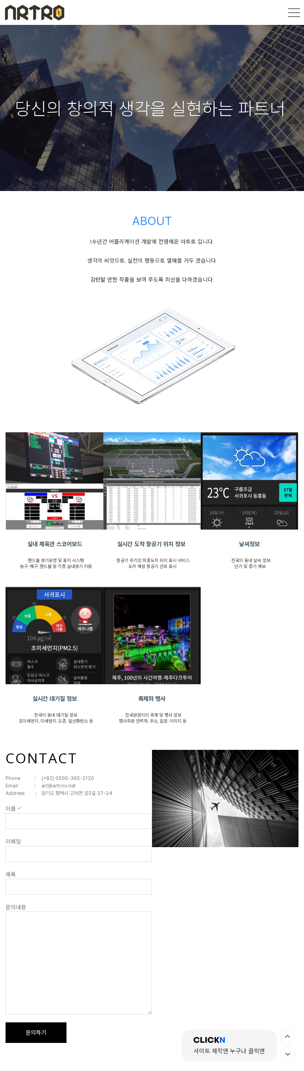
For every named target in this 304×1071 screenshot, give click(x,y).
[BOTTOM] (287, 1054)
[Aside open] (294, 12)
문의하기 (36, 1032)
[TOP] (287, 1037)
